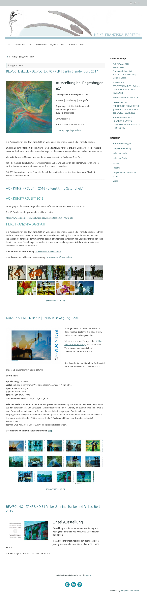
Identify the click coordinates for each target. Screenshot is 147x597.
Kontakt (87, 575)
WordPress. (135, 590)
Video (115, 181)
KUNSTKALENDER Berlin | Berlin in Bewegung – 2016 (43, 318)
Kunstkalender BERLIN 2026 (125, 97)
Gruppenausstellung (122, 148)
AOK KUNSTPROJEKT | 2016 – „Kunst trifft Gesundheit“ (44, 189)
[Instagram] (131, 3)
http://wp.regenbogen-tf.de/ (68, 130)
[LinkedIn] (135, 3)
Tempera (124, 590)
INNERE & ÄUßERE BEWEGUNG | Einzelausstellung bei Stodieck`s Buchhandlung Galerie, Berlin (124, 71)
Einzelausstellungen (122, 143)
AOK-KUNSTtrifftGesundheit (48, 251)
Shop (50, 430)
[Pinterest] (139, 3)
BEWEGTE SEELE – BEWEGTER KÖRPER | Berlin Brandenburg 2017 (52, 71)
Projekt (116, 167)
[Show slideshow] (55, 300)
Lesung (116, 163)
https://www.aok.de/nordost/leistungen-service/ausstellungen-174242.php (40, 217)
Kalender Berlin (120, 153)
